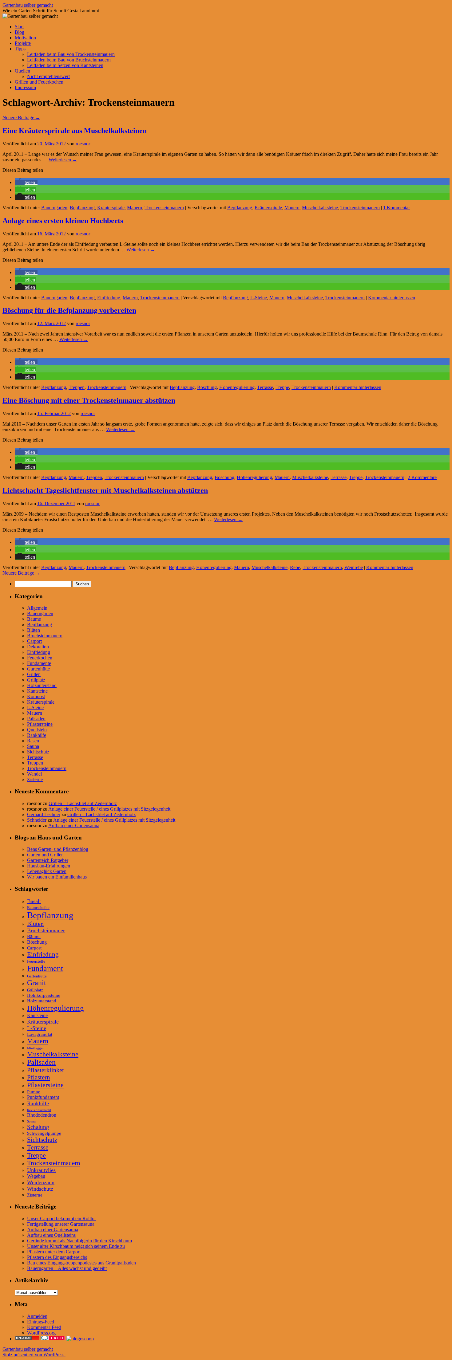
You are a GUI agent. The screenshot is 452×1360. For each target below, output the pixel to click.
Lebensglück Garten (46, 871)
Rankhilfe (36, 735)
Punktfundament (43, 1097)
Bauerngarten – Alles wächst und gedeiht (67, 1268)
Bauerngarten (54, 207)
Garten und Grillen (45, 854)
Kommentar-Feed (44, 1327)
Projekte (23, 43)
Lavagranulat (39, 1034)
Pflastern (38, 1077)
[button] (26, 182)
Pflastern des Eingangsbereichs (57, 1257)
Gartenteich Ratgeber (47, 860)
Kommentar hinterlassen (391, 297)
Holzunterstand (42, 685)
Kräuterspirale (111, 207)
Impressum (25, 87)
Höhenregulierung (237, 387)
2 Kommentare (422, 477)
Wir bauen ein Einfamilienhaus (57, 876)
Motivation (25, 37)
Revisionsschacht (39, 1110)
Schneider (36, 820)
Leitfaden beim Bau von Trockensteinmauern (71, 54)
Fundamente (39, 663)
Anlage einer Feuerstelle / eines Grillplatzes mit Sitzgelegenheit (109, 809)
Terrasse (265, 387)
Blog (19, 32)
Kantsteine (37, 691)
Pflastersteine (40, 724)
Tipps (20, 48)
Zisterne (35, 779)
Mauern (134, 207)
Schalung (38, 1127)
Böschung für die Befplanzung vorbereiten (69, 310)
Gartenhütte (38, 668)
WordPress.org (41, 1332)
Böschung (207, 387)
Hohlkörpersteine (43, 995)
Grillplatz (36, 679)
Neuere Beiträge (21, 117)
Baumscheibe (38, 908)
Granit (36, 983)
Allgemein (37, 608)
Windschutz (40, 1189)
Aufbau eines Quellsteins (51, 1235)
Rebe (295, 567)
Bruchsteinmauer (46, 930)
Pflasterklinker (45, 1070)
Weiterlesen (63, 159)
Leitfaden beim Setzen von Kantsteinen (65, 65)
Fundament (45, 968)
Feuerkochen (39, 657)
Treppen (77, 387)
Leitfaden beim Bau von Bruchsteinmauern (69, 59)
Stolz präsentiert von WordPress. (33, 1354)
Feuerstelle (36, 961)
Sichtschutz (38, 751)
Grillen (34, 674)
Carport (34, 641)
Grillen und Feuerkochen (39, 82)
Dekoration (38, 646)
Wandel (34, 773)
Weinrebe (353, 567)
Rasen (33, 740)
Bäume (34, 619)
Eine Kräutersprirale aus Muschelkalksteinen (74, 131)
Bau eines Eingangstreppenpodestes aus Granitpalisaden (81, 1262)
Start (19, 26)
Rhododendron (41, 1115)
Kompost (36, 696)
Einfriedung (108, 297)
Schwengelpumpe (44, 1133)
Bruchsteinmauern (44, 635)
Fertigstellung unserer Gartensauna (60, 1224)
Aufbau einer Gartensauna (73, 825)
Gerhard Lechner (43, 814)
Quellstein (37, 729)
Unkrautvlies (41, 1170)
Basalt (34, 901)
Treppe (282, 387)
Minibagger (35, 1048)
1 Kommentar (396, 207)
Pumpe (33, 1091)
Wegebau (36, 1176)
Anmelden (37, 1316)
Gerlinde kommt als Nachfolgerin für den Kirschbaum (79, 1240)
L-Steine (258, 297)
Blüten (33, 630)
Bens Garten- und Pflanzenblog (57, 849)
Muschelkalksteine (320, 207)
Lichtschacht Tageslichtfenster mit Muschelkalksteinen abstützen (105, 490)
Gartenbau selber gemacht (27, 5)
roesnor (83, 143)
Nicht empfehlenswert (48, 76)
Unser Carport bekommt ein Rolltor (61, 1218)
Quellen (22, 70)
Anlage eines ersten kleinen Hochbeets (62, 221)
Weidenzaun (40, 1182)
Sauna (33, 746)
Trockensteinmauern (164, 207)
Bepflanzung (82, 207)
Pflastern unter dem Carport (54, 1251)
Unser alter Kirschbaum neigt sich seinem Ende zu (76, 1246)
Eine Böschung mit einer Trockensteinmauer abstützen (88, 400)
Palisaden (36, 718)
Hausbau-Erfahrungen (48, 865)
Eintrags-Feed (40, 1321)
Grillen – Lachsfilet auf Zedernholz (83, 803)
